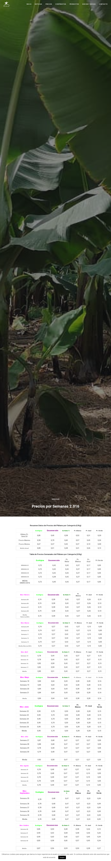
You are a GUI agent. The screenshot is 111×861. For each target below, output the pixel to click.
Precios (49, 4)
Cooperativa (60, 4)
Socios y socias (88, 4)
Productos (74, 4)
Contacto (103, 4)
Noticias (38, 4)
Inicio (29, 4)
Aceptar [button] (62, 857)
